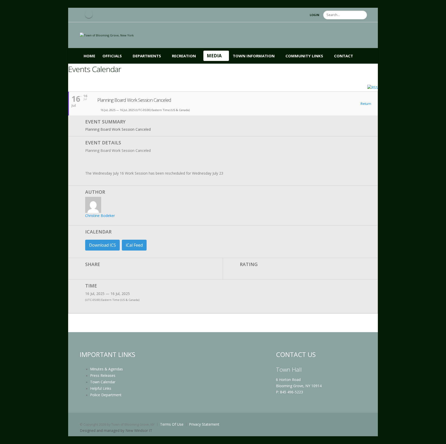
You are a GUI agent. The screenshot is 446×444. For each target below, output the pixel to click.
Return (365, 104)
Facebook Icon (89, 14)
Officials (112, 55)
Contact (343, 55)
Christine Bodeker (100, 215)
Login (314, 15)
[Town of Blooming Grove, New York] (107, 35)
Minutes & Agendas (106, 369)
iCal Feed (134, 245)
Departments (147, 55)
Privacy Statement (204, 424)
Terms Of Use (172, 424)
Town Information (254, 55)
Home (89, 55)
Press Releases (102, 375)
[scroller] (437, 438)
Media (214, 56)
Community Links (304, 55)
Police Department (106, 394)
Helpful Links (100, 388)
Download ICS (102, 245)
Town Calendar (102, 381)
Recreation (184, 55)
